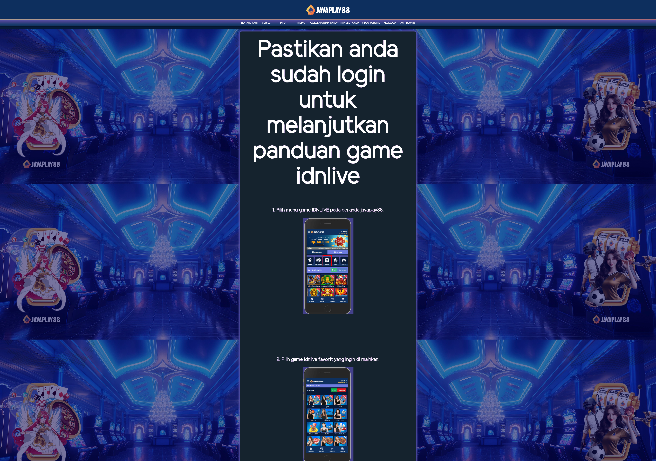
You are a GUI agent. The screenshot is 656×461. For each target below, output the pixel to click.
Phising (300, 23)
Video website (371, 23)
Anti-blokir (407, 23)
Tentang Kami (249, 23)
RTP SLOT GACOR (350, 23)
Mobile (266, 23)
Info (282, 23)
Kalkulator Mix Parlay (324, 23)
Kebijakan (390, 23)
